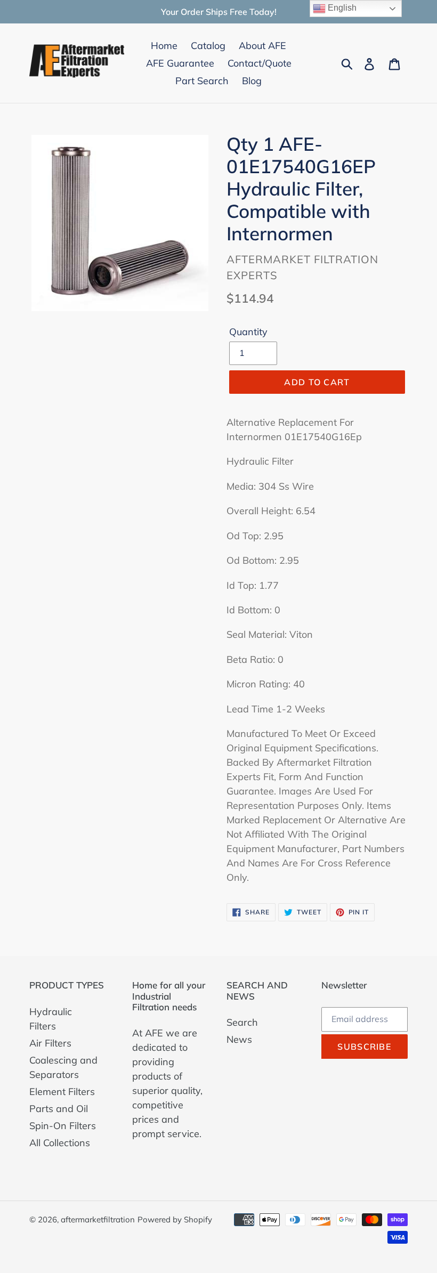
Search (242, 1022)
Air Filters (50, 1043)
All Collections (59, 1143)
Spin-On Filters (62, 1126)
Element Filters (62, 1091)
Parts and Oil (58, 1108)
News (239, 1039)
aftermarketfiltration (98, 1219)
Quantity (248, 332)
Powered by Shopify (174, 1219)
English (341, 7)
